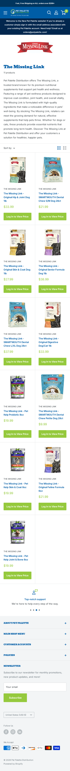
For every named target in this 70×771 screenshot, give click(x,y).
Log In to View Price (17, 216)
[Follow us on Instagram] (12, 731)
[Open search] (49, 13)
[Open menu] (5, 12)
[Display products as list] (64, 148)
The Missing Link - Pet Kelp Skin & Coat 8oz (16, 485)
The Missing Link (12, 189)
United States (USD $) (16, 715)
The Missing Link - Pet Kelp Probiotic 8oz (16, 413)
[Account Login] (56, 13)
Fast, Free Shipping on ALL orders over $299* (35, 3)
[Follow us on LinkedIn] (19, 731)
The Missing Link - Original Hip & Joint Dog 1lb (17, 197)
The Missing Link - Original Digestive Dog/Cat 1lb (49, 342)
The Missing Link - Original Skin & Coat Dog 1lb (17, 270)
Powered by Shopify (13, 764)
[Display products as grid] (58, 148)
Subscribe (15, 697)
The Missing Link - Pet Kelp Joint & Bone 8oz (16, 557)
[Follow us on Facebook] (6, 731)
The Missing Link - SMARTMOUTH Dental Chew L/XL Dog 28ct (16, 342)
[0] (63, 12)
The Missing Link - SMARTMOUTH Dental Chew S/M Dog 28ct (51, 197)
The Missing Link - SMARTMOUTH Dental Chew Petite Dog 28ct (51, 415)
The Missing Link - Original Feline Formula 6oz (51, 487)
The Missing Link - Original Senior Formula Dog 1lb (51, 270)
